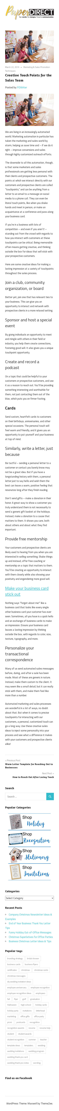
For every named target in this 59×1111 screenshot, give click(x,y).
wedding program (36, 1051)
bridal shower (33, 958)
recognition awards (15, 1027)
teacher (43, 1039)
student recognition (15, 1039)
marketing (11, 1016)
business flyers (31, 964)
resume (32, 1027)
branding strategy (15, 958)
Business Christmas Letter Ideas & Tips (30, 941)
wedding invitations (15, 1051)
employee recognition (40, 987)
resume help (45, 1027)
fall (8, 999)
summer (32, 1039)
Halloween (11, 1004)
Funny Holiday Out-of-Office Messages (30, 932)
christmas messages (16, 975)
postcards (20, 1022)
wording (37, 1062)
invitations (27, 1010)
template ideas (13, 1045)
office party (39, 1016)
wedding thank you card (17, 1056)
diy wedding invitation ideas (19, 981)
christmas (25, 970)
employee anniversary (16, 987)
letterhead (40, 1010)
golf (24, 999)
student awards (25, 1033)
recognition (35, 1022)
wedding (41, 1045)
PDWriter (22, 87)
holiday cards (41, 1004)
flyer (16, 999)
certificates (12, 970)
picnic (9, 1022)
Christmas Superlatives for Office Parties (31, 937)
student (10, 1033)
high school (26, 1004)
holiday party (12, 1010)
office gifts (25, 1016)
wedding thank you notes (18, 1062)
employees (40, 993)
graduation (35, 999)
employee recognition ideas (19, 993)
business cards (13, 964)
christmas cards (41, 970)
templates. (28, 1045)
